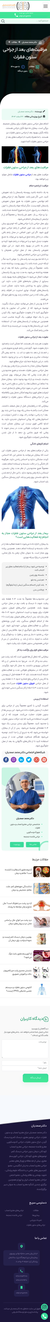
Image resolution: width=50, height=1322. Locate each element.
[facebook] (6, 760)
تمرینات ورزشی (36, 1220)
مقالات (14, 42)
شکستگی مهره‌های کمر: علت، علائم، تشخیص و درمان (19, 888)
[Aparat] (44, 759)
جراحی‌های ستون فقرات (35, 1225)
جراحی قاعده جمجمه (14, 1215)
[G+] (36, 759)
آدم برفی (15, 1312)
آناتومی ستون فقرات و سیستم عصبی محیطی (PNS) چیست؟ (19, 989)
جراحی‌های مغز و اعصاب (14, 1210)
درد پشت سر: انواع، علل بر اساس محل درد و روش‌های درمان (18, 922)
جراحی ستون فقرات (22, 175)
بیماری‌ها (36, 1215)
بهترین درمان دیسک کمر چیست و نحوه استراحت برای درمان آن (17, 938)
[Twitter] (28, 760)
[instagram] (44, 1307)
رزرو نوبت (16, 844)
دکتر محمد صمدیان (29, 42)
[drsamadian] (13, 760)
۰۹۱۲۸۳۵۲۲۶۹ (25, 16)
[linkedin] (21, 760)
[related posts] (41, 871)
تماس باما (33, 844)
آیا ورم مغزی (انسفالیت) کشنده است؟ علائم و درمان (18, 871)
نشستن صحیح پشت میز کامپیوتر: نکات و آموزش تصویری (17, 972)
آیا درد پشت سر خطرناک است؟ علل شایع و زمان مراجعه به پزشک (17, 905)
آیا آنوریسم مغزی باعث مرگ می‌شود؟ (20, 955)
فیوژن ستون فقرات (25, 684)
